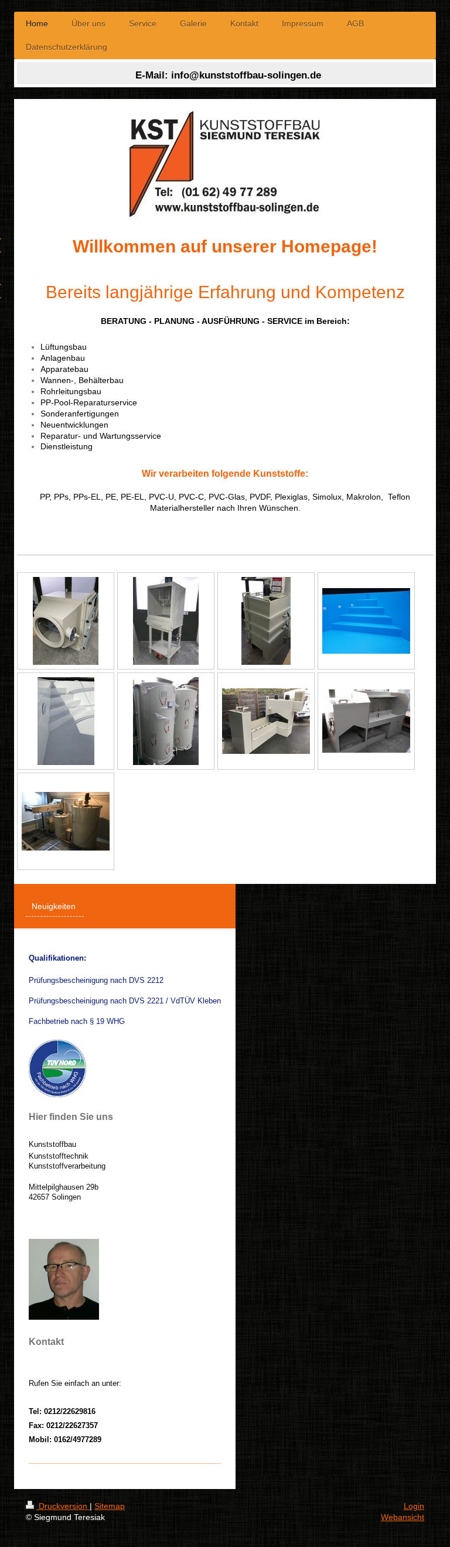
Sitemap (109, 1506)
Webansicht (402, 1517)
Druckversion (63, 1506)
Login (414, 1506)
